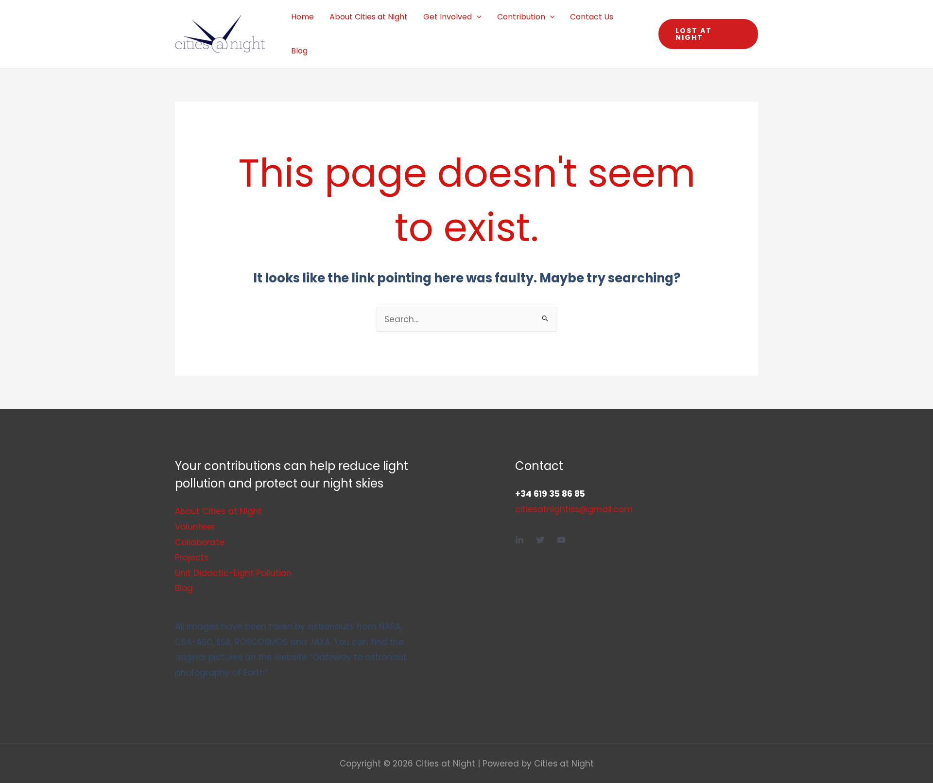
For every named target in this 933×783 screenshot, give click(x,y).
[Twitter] (540, 540)
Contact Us (591, 16)
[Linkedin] (519, 540)
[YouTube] (561, 540)
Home (302, 16)
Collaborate (200, 542)
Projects (191, 557)
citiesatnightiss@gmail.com (574, 509)
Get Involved (447, 16)
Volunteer (195, 527)
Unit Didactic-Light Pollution (233, 573)
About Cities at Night (368, 16)
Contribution (521, 16)
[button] (477, 17)
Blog (299, 50)
